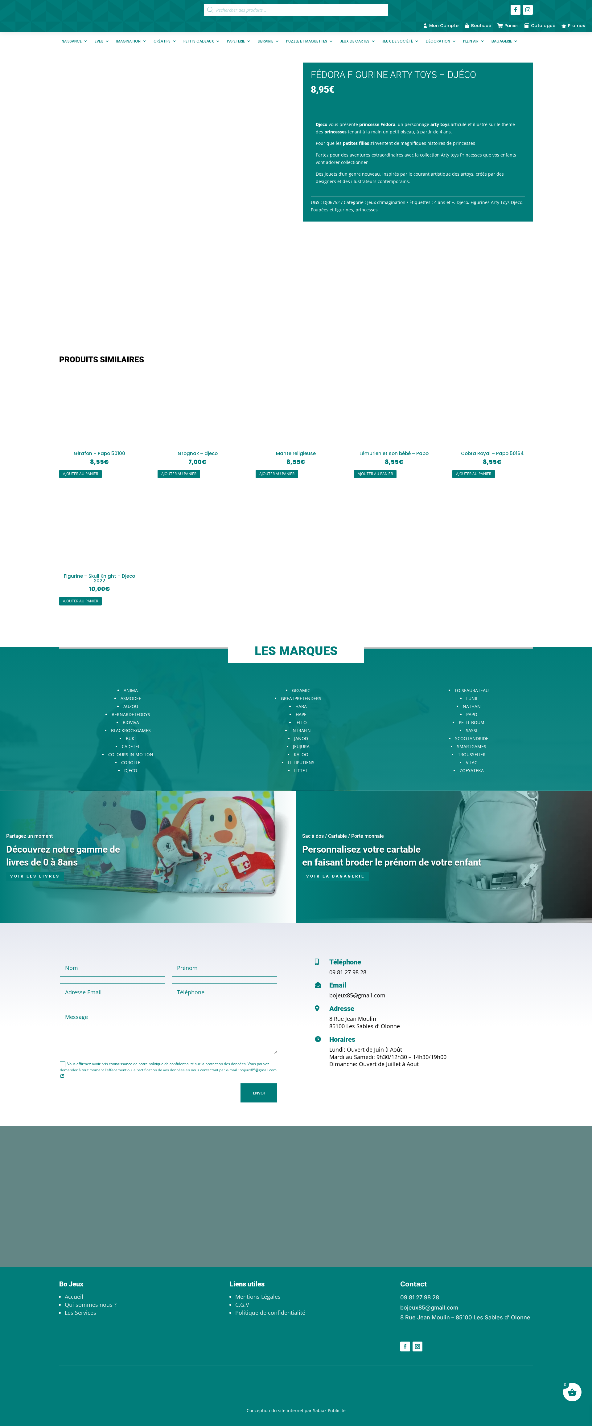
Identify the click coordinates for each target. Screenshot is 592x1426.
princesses (367, 210)
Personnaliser (40, 1400)
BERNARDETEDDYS (131, 714)
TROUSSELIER (472, 754)
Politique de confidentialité (270, 1312)
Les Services (80, 1312)
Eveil (99, 41)
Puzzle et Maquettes (306, 41)
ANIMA (131, 690)
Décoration (438, 41)
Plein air (471, 41)
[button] (279, 72)
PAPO (471, 714)
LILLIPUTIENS (301, 762)
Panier (511, 25)
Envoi (259, 1093)
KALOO (301, 754)
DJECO (130, 770)
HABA (301, 706)
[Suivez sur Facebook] (515, 10)
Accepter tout (120, 1400)
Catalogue (543, 25)
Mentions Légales (258, 1296)
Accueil (74, 1296)
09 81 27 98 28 (347, 972)
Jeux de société (397, 41)
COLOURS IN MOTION (130, 754)
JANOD (301, 738)
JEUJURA (301, 746)
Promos (576, 25)
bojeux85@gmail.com (357, 995)
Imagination (128, 41)
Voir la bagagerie (335, 876)
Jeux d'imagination (386, 202)
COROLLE (130, 762)
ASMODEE (131, 698)
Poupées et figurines (332, 210)
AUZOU (130, 706)
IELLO (301, 722)
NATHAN (472, 706)
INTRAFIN (301, 730)
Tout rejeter (80, 1400)
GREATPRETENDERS (301, 698)
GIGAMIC (301, 690)
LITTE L (301, 770)
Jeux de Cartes (354, 41)
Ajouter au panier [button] (80, 473)
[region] (80, 1374)
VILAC (471, 762)
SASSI (471, 730)
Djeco (462, 202)
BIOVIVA (131, 722)
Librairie (265, 41)
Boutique (481, 25)
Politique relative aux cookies (99, 1385)
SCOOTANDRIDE (471, 738)
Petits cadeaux (198, 41)
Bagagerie (501, 41)
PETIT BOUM (471, 722)
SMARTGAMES (471, 746)
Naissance (72, 41)
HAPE (301, 714)
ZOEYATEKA (472, 770)
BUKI (131, 738)
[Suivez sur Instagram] (528, 10)
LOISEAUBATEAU (472, 690)
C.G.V (242, 1304)
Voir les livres (35, 876)
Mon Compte (443, 25)
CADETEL (131, 746)
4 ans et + (444, 202)
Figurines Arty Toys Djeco (496, 202)
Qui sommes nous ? (91, 1304)
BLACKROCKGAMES (131, 730)
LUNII (471, 698)
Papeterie (236, 41)
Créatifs (162, 41)
